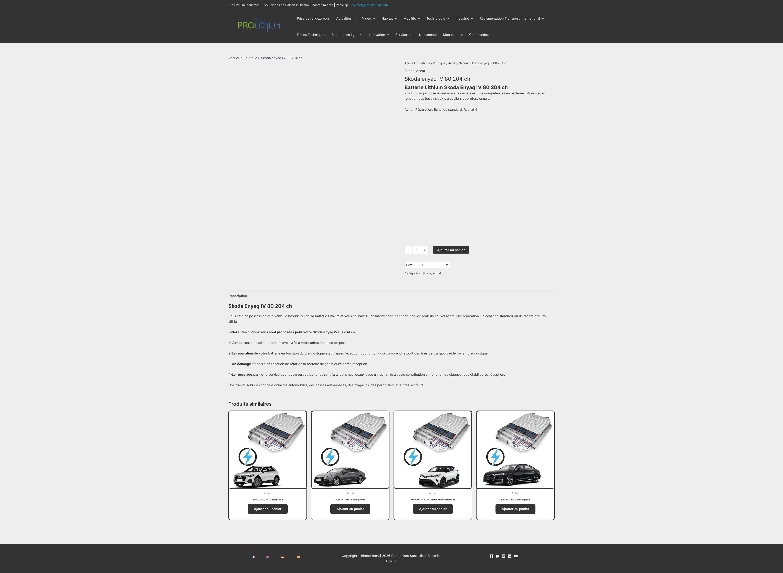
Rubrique (439, 63)
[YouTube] (516, 556)
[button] (354, 18)
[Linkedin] (510, 556)
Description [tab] (237, 296)
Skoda (463, 63)
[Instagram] (503, 556)
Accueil (234, 58)
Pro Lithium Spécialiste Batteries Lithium (253, 37)
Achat (452, 63)
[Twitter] (497, 556)
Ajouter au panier (451, 250)
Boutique (250, 58)
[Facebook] (491, 556)
